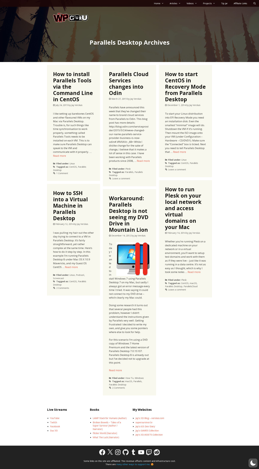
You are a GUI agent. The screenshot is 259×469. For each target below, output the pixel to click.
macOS (193, 283)
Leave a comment (121, 178)
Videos (190, 3)
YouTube (54, 418)
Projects (207, 3)
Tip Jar (224, 3)
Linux (72, 163)
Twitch (53, 422)
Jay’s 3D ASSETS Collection (149, 434)
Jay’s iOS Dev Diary (145, 426)
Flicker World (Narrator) (105, 433)
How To (129, 378)
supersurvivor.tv (143, 422)
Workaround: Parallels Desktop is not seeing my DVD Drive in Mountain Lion (128, 214)
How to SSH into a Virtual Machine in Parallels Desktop (70, 205)
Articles (173, 3)
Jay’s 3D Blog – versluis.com (149, 418)
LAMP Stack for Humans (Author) (110, 418)
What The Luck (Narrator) (106, 437)
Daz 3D (54, 430)
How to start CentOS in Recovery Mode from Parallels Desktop (185, 87)
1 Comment (62, 173)
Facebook (55, 426)
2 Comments (62, 288)
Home (157, 3)
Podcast (80, 275)
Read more (59, 155)
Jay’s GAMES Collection (147, 430)
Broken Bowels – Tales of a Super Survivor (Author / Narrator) (107, 426)
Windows (139, 378)
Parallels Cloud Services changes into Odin (129, 83)
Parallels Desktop (173, 286)
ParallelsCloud (191, 286)
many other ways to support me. (133, 464)
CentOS (73, 166)
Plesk (128, 168)
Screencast (58, 278)
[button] (253, 463)
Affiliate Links (240, 3)
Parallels (129, 172)
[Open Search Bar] (254, 3)
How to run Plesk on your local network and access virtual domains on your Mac (183, 208)
